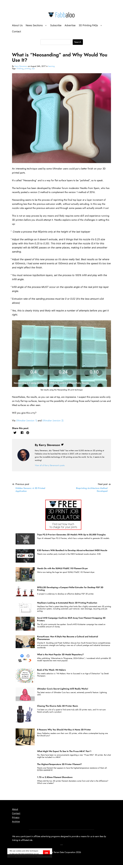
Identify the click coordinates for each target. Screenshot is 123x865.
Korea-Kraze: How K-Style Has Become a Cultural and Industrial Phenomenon (67, 638)
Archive (16, 821)
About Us (17, 25)
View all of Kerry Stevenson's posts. (50, 465)
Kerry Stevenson (21, 66)
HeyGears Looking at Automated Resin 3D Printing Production (67, 602)
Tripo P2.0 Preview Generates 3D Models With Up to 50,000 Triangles (71, 534)
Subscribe (56, 25)
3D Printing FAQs (88, 25)
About (15, 809)
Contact (16, 31)
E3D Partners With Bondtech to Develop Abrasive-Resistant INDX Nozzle (72, 550)
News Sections (34, 25)
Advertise (70, 25)
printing (28, 68)
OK (46, 853)
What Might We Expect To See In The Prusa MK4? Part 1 (64, 751)
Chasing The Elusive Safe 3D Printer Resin (57, 705)
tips (33, 68)
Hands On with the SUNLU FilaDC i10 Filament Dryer (62, 568)
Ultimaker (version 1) (26, 420)
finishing (20, 68)
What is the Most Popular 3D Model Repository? (60, 654)
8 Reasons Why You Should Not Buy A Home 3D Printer (64, 729)
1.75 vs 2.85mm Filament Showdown (55, 777)
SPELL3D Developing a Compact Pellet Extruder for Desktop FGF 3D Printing (70, 589)
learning (51, 66)
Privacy (15, 817)
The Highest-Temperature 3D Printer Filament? (59, 764)
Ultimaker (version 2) (52, 420)
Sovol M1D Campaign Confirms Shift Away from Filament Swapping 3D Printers (71, 619)
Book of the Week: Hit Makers (51, 669)
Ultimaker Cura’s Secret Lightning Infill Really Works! (62, 688)
